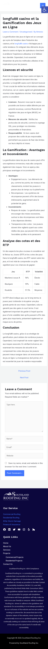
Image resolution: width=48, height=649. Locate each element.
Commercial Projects (14, 557)
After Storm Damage (12, 521)
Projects (6, 553)
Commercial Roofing (11, 514)
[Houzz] (33, 529)
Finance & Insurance (11, 524)
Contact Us (8, 564)
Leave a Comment (10, 32)
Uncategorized (26, 32)
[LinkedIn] (9, 529)
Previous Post (24, 371)
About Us (7, 546)
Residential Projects (14, 561)
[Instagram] (24, 529)
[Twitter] (14, 529)
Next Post (24, 377)
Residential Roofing (11, 518)
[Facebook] (4, 529)
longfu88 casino (21, 44)
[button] (44, 9)
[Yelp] (29, 529)
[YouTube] (19, 529)
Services (6, 550)
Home (5, 543)
